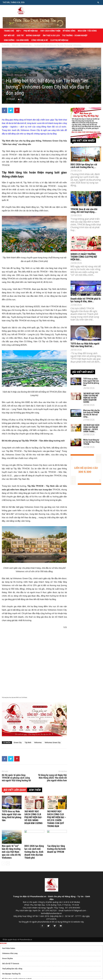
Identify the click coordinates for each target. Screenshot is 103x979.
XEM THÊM (35, 789)
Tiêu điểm (32, 75)
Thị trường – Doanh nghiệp (74, 35)
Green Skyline (7, 958)
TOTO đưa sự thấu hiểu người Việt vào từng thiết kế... (85, 345)
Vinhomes (38, 742)
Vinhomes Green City (52, 742)
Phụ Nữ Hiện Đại (31, 31)
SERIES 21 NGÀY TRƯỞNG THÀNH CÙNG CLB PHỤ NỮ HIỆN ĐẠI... (84, 257)
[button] (98, 2)
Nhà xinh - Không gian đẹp (22, 45)
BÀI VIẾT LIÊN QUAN (14, 789)
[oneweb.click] (34, 719)
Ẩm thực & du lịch (51, 35)
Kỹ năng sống (69, 31)
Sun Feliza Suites (8, 948)
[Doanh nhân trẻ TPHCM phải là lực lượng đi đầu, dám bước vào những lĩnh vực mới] (86, 288)
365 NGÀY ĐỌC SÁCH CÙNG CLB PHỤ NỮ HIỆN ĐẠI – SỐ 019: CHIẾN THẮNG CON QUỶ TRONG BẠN (56, 818)
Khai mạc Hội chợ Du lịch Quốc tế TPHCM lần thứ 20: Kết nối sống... (91, 413)
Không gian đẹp (33, 35)
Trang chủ (9, 31)
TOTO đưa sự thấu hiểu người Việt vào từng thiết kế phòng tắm (11, 816)
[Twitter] (48, 926)
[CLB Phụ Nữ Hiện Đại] (86, 123)
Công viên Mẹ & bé (39, 40)
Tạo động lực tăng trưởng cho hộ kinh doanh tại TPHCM (56, 849)
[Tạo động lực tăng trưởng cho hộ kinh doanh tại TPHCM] (57, 837)
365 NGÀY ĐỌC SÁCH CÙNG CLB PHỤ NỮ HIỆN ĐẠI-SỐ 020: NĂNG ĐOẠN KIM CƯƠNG (33, 817)
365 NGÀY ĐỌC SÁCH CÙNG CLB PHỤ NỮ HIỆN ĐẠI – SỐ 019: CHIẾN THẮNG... (91, 428)
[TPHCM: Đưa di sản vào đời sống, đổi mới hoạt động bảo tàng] (86, 198)
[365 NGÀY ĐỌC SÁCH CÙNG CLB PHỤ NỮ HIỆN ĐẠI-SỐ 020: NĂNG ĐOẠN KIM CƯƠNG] (34, 802)
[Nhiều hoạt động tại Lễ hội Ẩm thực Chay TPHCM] (76, 442)
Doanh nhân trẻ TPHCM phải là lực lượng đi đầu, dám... (85, 300)
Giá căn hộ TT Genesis (10, 964)
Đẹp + (18, 31)
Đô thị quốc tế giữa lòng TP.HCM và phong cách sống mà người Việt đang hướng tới (16, 778)
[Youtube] (61, 926)
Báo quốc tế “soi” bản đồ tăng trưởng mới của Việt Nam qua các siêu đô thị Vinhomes (11, 852)
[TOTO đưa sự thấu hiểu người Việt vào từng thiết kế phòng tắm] (12, 802)
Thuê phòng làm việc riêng (12, 969)
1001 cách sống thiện (50, 31)
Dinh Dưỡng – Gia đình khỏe (16, 40)
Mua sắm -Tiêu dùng (87, 31)
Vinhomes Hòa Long (9, 953)
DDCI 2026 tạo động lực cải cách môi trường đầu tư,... (84, 166)
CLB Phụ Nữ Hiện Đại (59, 40)
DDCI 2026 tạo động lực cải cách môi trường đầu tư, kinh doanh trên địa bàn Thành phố (34, 852)
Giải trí (20, 35)
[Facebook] (42, 926)
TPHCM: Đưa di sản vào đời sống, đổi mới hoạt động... (84, 210)
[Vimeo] (54, 926)
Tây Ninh (28, 742)
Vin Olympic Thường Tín (11, 974)
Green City (18, 742)
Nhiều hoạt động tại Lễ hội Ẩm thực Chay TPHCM (91, 442)
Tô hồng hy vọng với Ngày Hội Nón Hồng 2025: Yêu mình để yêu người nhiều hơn (52, 778)
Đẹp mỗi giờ (9, 35)
